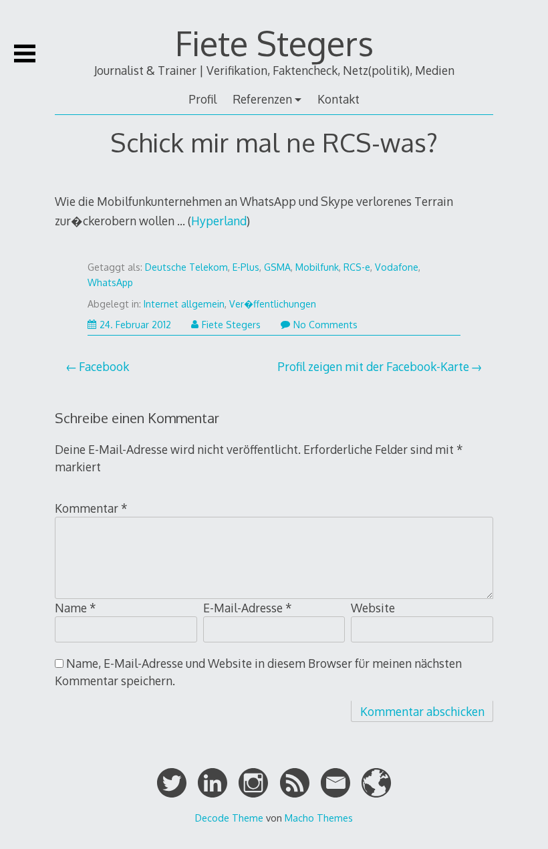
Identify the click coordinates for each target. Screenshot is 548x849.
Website (373, 607)
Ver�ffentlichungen (272, 304)
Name (75, 607)
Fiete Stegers (274, 42)
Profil (202, 99)
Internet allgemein (184, 304)
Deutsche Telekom (186, 267)
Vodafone (396, 267)
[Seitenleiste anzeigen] (24, 53)
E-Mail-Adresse (247, 607)
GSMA (277, 267)
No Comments (325, 324)
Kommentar (91, 508)
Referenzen (262, 99)
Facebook (104, 366)
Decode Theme (229, 818)
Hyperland (219, 220)
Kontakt (338, 99)
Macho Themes (319, 818)
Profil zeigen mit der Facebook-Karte (373, 366)
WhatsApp (110, 282)
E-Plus (246, 267)
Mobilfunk (317, 267)
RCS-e (357, 267)
